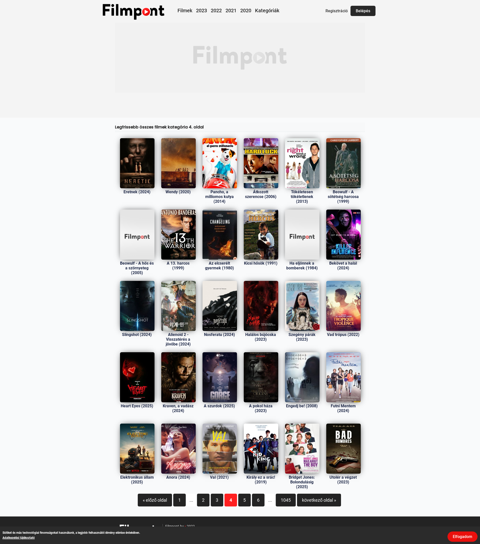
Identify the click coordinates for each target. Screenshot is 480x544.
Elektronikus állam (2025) (137, 479)
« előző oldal (155, 500)
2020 (245, 11)
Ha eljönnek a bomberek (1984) (302, 265)
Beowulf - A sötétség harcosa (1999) (343, 197)
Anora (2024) (178, 477)
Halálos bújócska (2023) (260, 337)
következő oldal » (319, 500)
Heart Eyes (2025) (137, 406)
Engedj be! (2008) (302, 406)
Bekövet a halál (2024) (343, 265)
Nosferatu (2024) (219, 334)
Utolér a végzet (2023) (343, 479)
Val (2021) (219, 477)
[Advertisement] (240, 58)
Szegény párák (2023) (302, 337)
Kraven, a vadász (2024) (178, 408)
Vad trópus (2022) (343, 334)
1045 (286, 500)
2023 (201, 11)
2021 (231, 11)
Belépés (363, 11)
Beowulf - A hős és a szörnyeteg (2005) (137, 268)
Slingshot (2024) (137, 334)
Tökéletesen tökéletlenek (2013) (302, 197)
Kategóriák (267, 11)
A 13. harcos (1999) (178, 265)
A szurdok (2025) (219, 406)
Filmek (185, 11)
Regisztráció (337, 11)
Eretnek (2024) (137, 192)
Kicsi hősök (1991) (261, 263)
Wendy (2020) (178, 192)
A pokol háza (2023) (260, 408)
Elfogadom (462, 536)
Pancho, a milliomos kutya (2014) (219, 197)
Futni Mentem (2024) (343, 408)
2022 (216, 11)
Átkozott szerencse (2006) (260, 194)
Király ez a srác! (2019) (260, 479)
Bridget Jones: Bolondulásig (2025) (302, 482)
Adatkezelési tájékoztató (18, 537)
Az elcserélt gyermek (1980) (219, 265)
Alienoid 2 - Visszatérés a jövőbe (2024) (178, 339)
